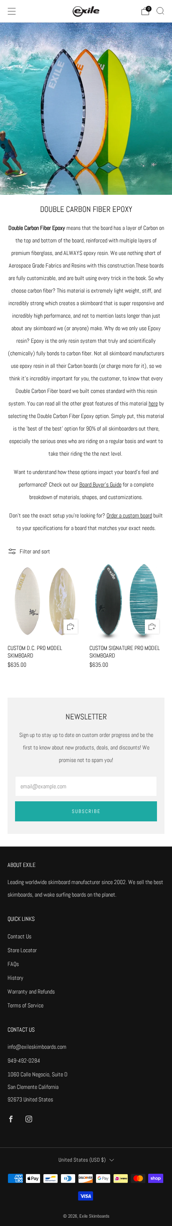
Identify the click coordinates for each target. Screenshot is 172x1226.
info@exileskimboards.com (37, 1046)
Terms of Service (25, 1005)
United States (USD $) (82, 1160)
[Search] (160, 11)
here (153, 403)
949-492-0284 (24, 1060)
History (15, 977)
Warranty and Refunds (31, 991)
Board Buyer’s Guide (100, 484)
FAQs (13, 964)
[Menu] (12, 11)
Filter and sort (35, 551)
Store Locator (22, 950)
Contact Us (19, 936)
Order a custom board (129, 515)
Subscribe (86, 811)
